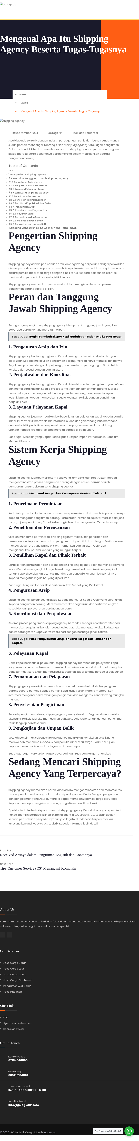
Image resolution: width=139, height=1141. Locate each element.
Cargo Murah (34, 1132)
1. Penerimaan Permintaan (26, 196)
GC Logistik (17, 1132)
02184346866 (18, 1060)
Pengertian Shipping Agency (28, 174)
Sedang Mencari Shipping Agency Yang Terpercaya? (44, 228)
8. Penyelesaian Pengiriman (28, 220)
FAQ (5, 1017)
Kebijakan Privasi (13, 1029)
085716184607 (18, 1075)
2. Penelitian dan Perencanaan (29, 199)
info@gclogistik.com (23, 1105)
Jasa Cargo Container (17, 980)
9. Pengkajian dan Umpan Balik (29, 224)
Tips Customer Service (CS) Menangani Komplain (38, 868)
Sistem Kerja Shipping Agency (29, 192)
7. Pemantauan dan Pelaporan (30, 217)
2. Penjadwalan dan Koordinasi (30, 185)
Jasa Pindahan (12, 991)
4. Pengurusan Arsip (24, 206)
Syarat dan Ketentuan (17, 1023)
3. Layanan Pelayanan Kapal (28, 189)
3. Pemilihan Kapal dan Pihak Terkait (32, 203)
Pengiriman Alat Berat (17, 986)
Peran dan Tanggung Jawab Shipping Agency (39, 178)
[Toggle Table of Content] (11, 170)
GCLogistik (54, 133)
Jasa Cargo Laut (13, 968)
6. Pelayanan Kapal (23, 213)
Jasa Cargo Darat (14, 963)
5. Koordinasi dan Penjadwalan (30, 210)
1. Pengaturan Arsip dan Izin (27, 182)
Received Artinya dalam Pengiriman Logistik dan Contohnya (46, 855)
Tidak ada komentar (84, 133)
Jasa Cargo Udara (14, 974)
